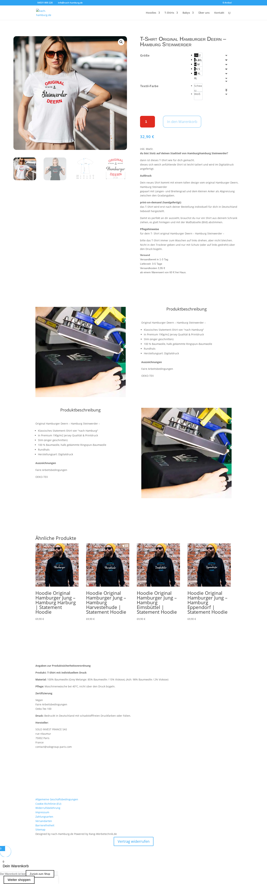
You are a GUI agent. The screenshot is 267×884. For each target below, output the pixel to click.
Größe (145, 55)
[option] (198, 55)
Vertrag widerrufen (133, 841)
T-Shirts (169, 12)
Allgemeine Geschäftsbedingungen (56, 799)
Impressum (42, 812)
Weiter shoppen (19, 880)
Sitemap (40, 829)
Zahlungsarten (44, 816)
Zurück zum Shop (40, 873)
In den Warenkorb (182, 121)
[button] (121, 42)
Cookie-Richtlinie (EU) (48, 803)
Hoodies (151, 12)
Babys (186, 12)
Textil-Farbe (149, 86)
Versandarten (43, 821)
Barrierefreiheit (44, 825)
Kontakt (219, 12)
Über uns (204, 12)
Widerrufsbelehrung (47, 808)
